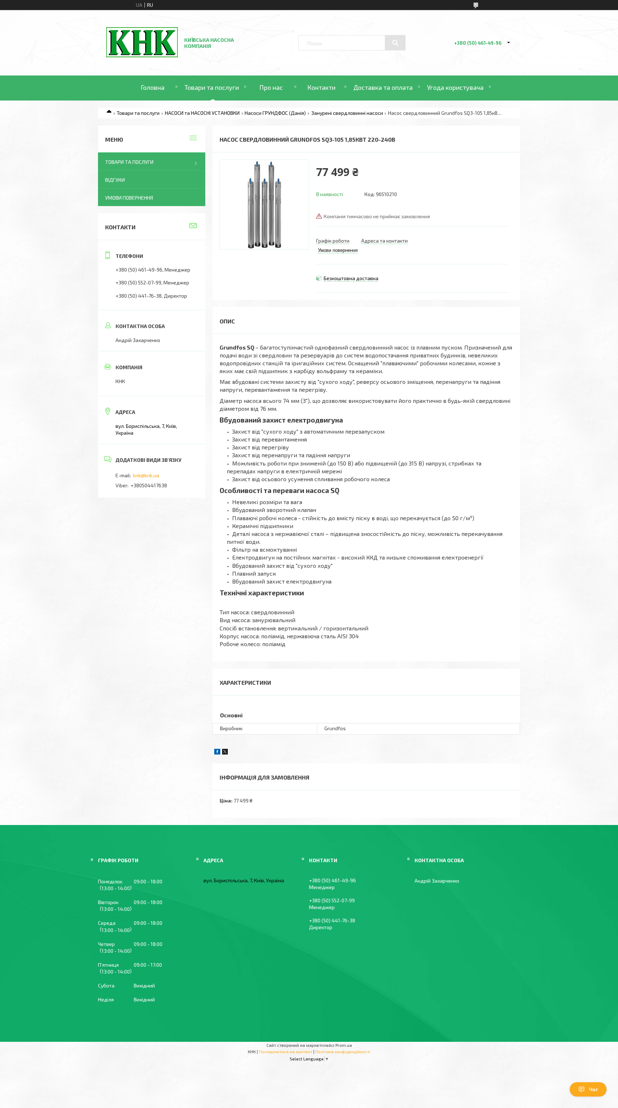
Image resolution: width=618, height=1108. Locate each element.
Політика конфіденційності (342, 1051)
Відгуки (115, 180)
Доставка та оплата (383, 87)
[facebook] (217, 753)
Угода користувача (455, 87)
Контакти (321, 87)
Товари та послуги (212, 87)
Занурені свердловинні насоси (347, 113)
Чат (593, 1089)
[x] (225, 753)
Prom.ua (343, 1045)
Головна (153, 87)
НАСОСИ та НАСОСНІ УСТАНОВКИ (202, 113)
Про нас (271, 87)
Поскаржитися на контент (285, 1051)
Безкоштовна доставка (351, 278)
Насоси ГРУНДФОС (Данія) (275, 113)
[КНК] (142, 55)
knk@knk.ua (146, 475)
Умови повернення (129, 198)
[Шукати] (395, 42)
